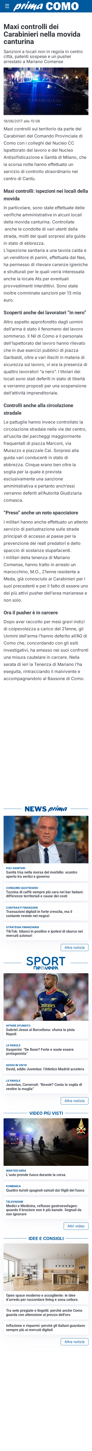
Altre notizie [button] (75, 947)
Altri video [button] (76, 1226)
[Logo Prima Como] (46, 6)
